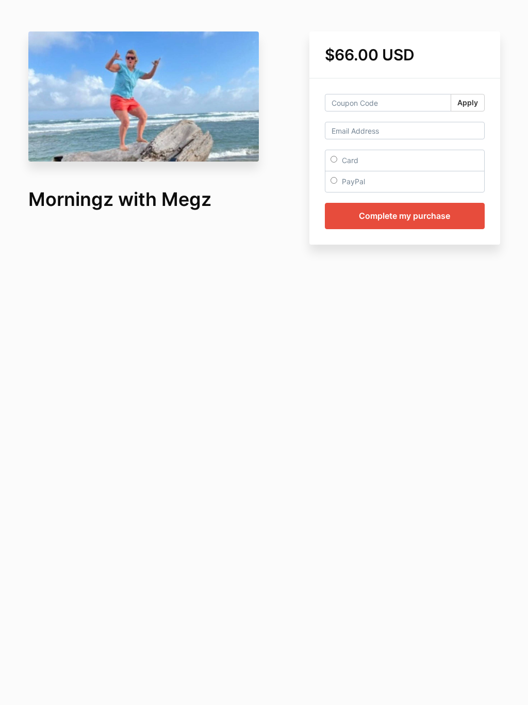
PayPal (352, 181)
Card (349, 160)
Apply (467, 102)
